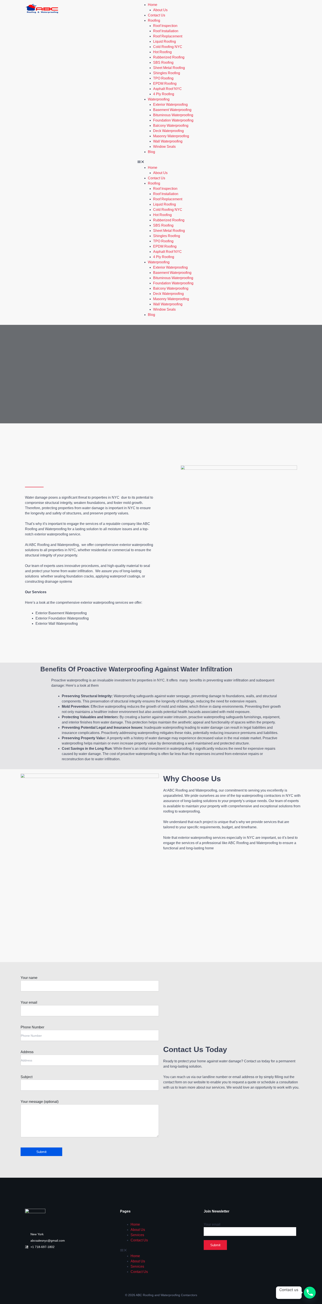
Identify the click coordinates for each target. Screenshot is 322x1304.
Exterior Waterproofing (170, 104)
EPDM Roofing (165, 83)
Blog (151, 152)
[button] (165, 162)
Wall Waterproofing (167, 141)
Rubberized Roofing (168, 57)
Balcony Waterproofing (170, 125)
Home (152, 5)
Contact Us (156, 15)
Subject (26, 1077)
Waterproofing (159, 99)
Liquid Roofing (164, 41)
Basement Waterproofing (172, 110)
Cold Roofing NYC (167, 47)
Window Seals (164, 146)
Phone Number (32, 1027)
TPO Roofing (163, 78)
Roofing (154, 20)
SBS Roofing (163, 62)
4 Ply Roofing (163, 94)
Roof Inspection (165, 26)
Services (137, 1235)
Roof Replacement (167, 36)
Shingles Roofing (166, 73)
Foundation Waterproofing (173, 120)
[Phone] (310, 1293)
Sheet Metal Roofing (169, 68)
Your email (29, 1002)
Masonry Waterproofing (171, 136)
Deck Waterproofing (168, 131)
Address (27, 1052)
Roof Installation (165, 31)
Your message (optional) (39, 1101)
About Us (160, 10)
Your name (29, 978)
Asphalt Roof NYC (167, 89)
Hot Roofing (162, 52)
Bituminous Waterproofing (173, 115)
